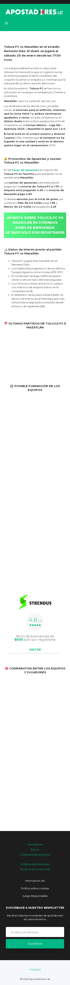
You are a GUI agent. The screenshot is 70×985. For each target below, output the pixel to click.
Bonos (35, 849)
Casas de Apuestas (25, 169)
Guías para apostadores (35, 854)
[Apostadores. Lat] (34, 11)
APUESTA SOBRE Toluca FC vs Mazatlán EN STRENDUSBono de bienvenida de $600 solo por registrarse (35, 225)
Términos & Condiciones (35, 869)
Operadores (35, 844)
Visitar (35, 649)
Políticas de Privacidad (35, 864)
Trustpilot (35, 969)
